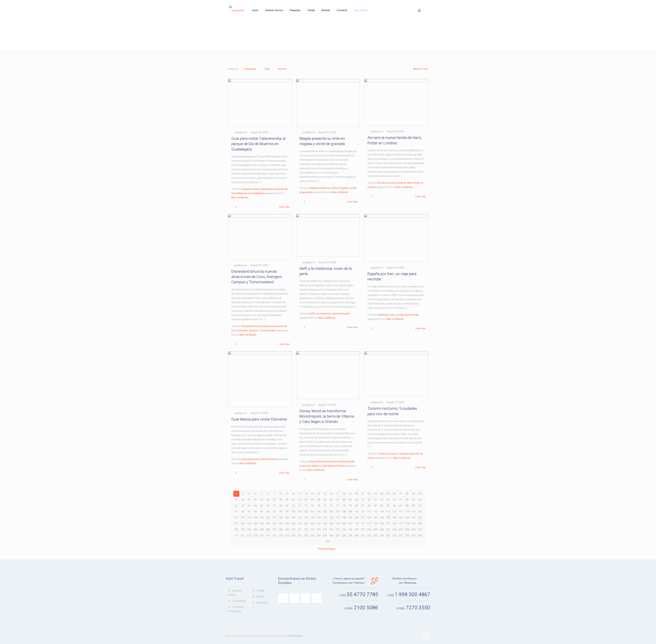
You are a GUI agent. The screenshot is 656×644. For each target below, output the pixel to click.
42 (306, 499)
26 (394, 493)
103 (312, 511)
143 (375, 517)
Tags (267, 68)
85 (388, 505)
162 (306, 523)
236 (394, 535)
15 (325, 493)
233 (375, 535)
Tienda (260, 590)
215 (262, 535)
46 (331, 499)
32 (242, 499)
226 (331, 535)
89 (413, 505)
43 (312, 499)
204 (382, 529)
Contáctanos (239, 601)
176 (394, 523)
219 (287, 535)
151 (236, 523)
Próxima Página (326, 548)
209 (413, 529)
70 (293, 505)
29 (413, 493)
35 (261, 499)
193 (312, 529)
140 (356, 517)
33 (249, 499)
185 (262, 529)
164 (319, 523)
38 (280, 499)
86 (394, 505)
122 (243, 517)
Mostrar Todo (420, 68)
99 (287, 511)
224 (319, 535)
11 (299, 493)
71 (299, 505)
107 (338, 511)
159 (287, 523)
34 (255, 499)
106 (331, 511)
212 (243, 535)
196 (331, 529)
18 (344, 493)
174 (382, 523)
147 (401, 517)
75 (325, 505)
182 (243, 529)
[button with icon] (283, 598)
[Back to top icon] (426, 635)
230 (356, 535)
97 (274, 511)
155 (262, 523)
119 (413, 511)
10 (293, 493)
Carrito (260, 596)
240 (420, 535)
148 (407, 517)
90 (419, 505)
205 (388, 529)
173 (375, 523)
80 (356, 505)
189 (287, 529)
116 (394, 511)
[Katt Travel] (236, 10)
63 (249, 505)
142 (369, 517)
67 (274, 505)
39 (287, 499)
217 (274, 535)
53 (375, 499)
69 (287, 505)
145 (388, 517)
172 (369, 523)
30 (419, 493)
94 (255, 511)
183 (249, 529)
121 (236, 517)
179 (413, 523)
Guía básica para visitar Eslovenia (259, 419)
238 (407, 535)
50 (356, 499)
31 (236, 499)
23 (375, 493)
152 (243, 523)
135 (325, 517)
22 (369, 493)
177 (401, 523)
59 (413, 499)
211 (236, 535)
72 (306, 505)
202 (369, 529)
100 (293, 511)
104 (319, 511)
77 (337, 505)
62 (242, 505)
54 (381, 499)
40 (293, 499)
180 (420, 523)
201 (363, 529)
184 (255, 529)
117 (401, 511)
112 (369, 511)
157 (274, 523)
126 (268, 517)
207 (401, 529)
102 (306, 511)
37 (274, 499)
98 (280, 511)
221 (300, 535)
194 (319, 529)
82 (369, 505)
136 (331, 517)
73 (312, 505)
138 (344, 517)
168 (344, 523)
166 (331, 523)
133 (312, 517)
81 (362, 505)
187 (274, 529)
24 (381, 493)
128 (281, 517)
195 (325, 529)
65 (261, 505)
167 (338, 523)
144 (382, 517)
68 (280, 505)
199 (350, 529)
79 (350, 505)
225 (325, 535)
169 (350, 523)
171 (363, 523)
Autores (282, 68)
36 (268, 499)
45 (325, 499)
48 (344, 499)
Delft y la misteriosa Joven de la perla (330, 313)
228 (344, 535)
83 (375, 505)
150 (420, 517)
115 (388, 511)
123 (249, 517)
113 (375, 511)
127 (274, 517)
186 (268, 529)
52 (369, 499)
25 (388, 493)
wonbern (239, 132)
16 (331, 493)
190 (293, 529)
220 (293, 535)
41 (299, 499)
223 (312, 535)
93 (249, 511)
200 (356, 529)
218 (281, 535)
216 (268, 535)
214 (255, 535)
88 (407, 505)
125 (262, 517)
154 (255, 523)
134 (319, 517)
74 (318, 505)
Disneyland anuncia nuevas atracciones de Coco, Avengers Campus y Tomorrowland (256, 276)
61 (236, 505)
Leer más (284, 207)
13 (312, 493)
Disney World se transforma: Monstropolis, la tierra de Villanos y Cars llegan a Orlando (326, 416)
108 (344, 511)
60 (419, 499)
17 (337, 493)
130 (293, 517)
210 (420, 529)
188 (281, 529)
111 (363, 511)
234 (382, 535)
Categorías (250, 68)
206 (394, 529)
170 (356, 523)
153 (249, 523)
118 (407, 511)
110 (356, 511)
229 (350, 535)
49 (350, 499)
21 (362, 493)
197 (338, 529)
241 (328, 541)
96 (268, 511)
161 (300, 523)
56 (394, 499)
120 (420, 511)
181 (236, 529)
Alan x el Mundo (239, 197)
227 (338, 535)
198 (344, 529)
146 (394, 517)
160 (293, 523)
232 (369, 535)
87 (400, 505)
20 (356, 493)
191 (300, 529)
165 (325, 523)
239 (413, 535)
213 (249, 535)
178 (407, 523)
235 (388, 535)
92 (242, 511)
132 (306, 517)
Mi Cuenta (261, 602)
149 (413, 517)
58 (407, 499)
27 (400, 493)
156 (268, 523)
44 (318, 499)
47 (337, 499)
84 (381, 505)
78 (344, 505)
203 (375, 529)
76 (331, 505)
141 (363, 517)
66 (268, 505)
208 (407, 529)
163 (312, 523)
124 (255, 517)
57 (400, 499)
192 (306, 529)
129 (287, 517)
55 (388, 499)
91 (236, 511)
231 (363, 535)
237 (401, 535)
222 (306, 535)
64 (255, 505)
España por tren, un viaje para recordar (398, 314)
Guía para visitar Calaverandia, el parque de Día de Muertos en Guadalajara (258, 143)
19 (350, 493)
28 (407, 493)
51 (362, 499)
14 (318, 493)
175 (388, 523)
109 (350, 511)
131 (300, 517)
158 (281, 523)
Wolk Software (295, 635)
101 (300, 511)
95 (261, 511)
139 (350, 517)
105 (325, 511)
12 (306, 493)
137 (338, 517)
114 (382, 511)
